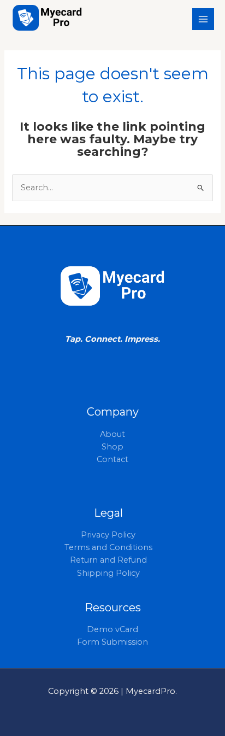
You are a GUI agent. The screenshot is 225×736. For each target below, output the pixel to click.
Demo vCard (112, 629)
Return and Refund (108, 560)
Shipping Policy (108, 573)
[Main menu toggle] (203, 19)
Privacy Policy (108, 535)
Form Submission (112, 642)
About (112, 434)
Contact (112, 459)
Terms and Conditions (108, 547)
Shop (112, 447)
